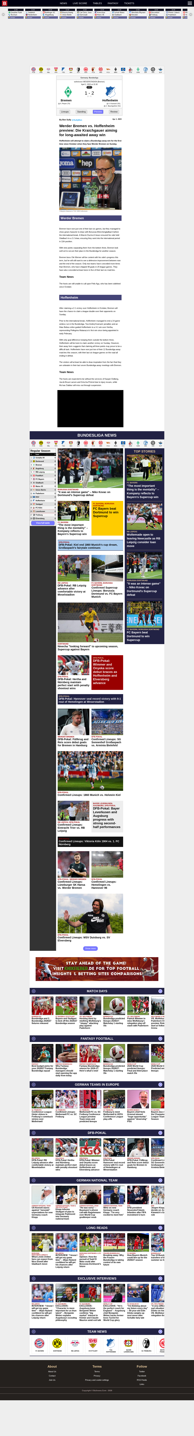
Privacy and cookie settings (97, 1380)
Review (114, 112)
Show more (90, 948)
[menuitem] (29, 3)
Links (142, 1384)
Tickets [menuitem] (129, 3)
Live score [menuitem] (80, 3)
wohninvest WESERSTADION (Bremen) (89, 82)
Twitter (142, 1371)
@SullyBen (77, 120)
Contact (52, 1376)
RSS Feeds (142, 1380)
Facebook (142, 1376)
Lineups (65, 112)
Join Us (52, 1380)
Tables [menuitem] (97, 3)
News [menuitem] (63, 3)
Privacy (97, 1376)
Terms (97, 1371)
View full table (43, 523)
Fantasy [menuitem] (113, 3)
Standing (81, 112)
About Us (52, 1371)
